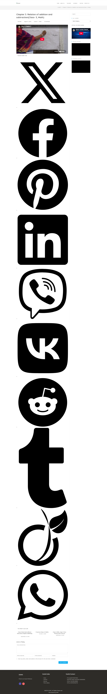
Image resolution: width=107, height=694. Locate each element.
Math (40, 21)
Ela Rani (19, 21)
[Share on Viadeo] (43, 565)
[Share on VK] (43, 376)
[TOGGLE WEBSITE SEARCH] (91, 3)
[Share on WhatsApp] (43, 623)
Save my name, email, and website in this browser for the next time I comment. (37, 658)
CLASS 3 (35, 21)
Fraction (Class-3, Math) (42, 632)
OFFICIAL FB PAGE (77, 41)
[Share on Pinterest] (43, 210)
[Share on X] (43, 107)
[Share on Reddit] (43, 427)
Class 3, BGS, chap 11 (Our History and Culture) (59, 632)
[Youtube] (23, 684)
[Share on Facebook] (43, 158)
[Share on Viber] (43, 318)
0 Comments (47, 21)
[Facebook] (20, 683)
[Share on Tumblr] (43, 507)
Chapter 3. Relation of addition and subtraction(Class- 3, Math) (77, 7)
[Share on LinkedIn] (43, 268)
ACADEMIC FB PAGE (77, 58)
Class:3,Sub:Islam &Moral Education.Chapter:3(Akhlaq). (24, 633)
